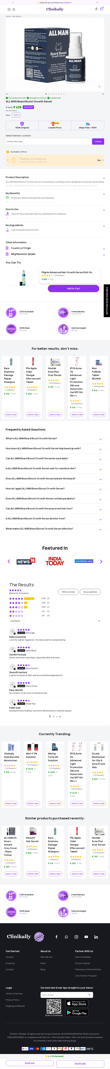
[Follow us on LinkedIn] (96, 937)
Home (8, 16)
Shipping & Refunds (15, 1006)
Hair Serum (16, 16)
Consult (9, 957)
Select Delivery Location (18, 135)
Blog (43, 969)
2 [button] (53, 716)
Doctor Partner (82, 963)
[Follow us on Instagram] (76, 937)
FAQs (43, 963)
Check (98, 141)
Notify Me (80, 1063)
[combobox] (13, 9)
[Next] (103, 94)
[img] (23, 629)
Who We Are (47, 957)
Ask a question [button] (90, 591)
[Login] (96, 9)
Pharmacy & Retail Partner (88, 969)
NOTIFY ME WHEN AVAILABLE (106, 300)
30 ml (15, 115)
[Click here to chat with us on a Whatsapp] (66, 937)
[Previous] (7, 94)
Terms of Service (14, 993)
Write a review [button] (68, 591)
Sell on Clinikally (83, 957)
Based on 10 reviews (19, 593)
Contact (10, 969)
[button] (47, 1056)
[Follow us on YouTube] (86, 937)
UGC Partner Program (86, 975)
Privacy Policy (12, 999)
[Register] (88, 995)
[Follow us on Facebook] (56, 937)
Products (10, 963)
